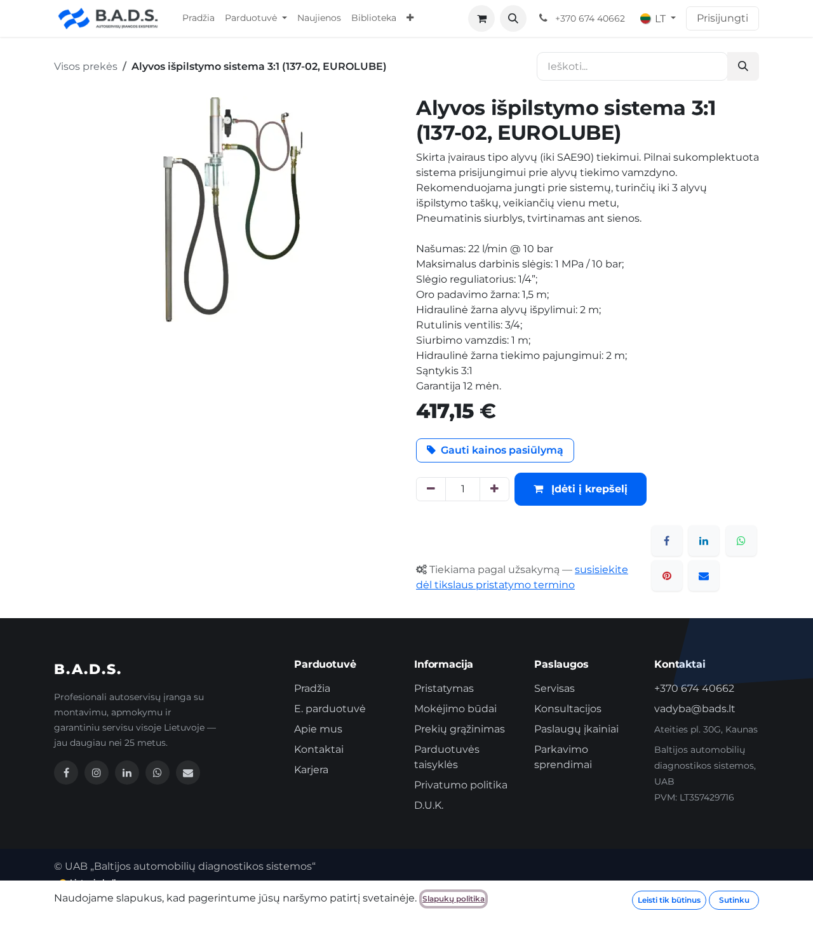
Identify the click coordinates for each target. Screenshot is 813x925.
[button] (513, 18)
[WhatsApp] (741, 540)
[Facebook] (667, 540)
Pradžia (312, 688)
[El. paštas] (704, 575)
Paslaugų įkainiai (576, 729)
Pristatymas (444, 688)
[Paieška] (743, 66)
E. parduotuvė (330, 709)
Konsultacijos (567, 709)
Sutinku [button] (734, 900)
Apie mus (318, 729)
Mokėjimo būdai (455, 709)
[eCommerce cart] (481, 18)
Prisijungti (722, 18)
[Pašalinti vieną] (431, 489)
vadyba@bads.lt (695, 709)
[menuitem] (198, 18)
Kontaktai (319, 749)
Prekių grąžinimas (459, 729)
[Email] (188, 772)
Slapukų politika (453, 898)
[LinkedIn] (704, 540)
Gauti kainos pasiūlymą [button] (502, 450)
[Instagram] (96, 772)
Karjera (311, 770)
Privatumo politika (460, 785)
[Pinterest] (667, 575)
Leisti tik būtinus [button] (669, 900)
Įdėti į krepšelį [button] (588, 489)
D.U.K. (428, 805)
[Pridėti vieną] (494, 489)
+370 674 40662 (694, 688)
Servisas (554, 688)
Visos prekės (86, 66)
